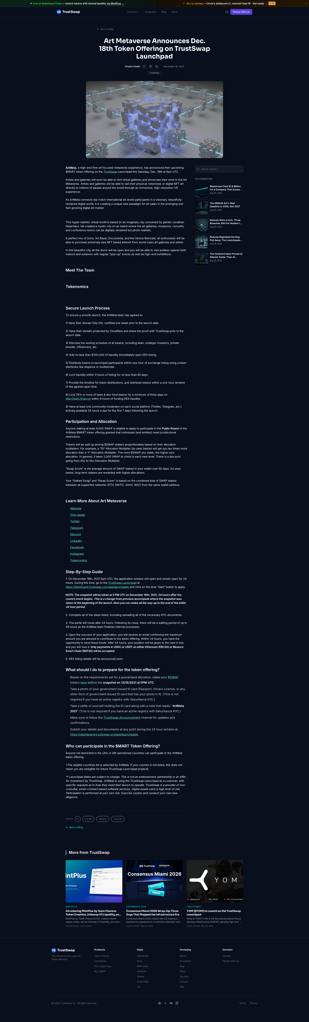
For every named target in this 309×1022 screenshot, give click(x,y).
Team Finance (101, 955)
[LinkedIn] (177, 1003)
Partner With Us (241, 11)
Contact (226, 955)
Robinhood (142, 955)
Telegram (76, 528)
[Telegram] (159, 1003)
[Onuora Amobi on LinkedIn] (157, 66)
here (83, 682)
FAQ (182, 986)
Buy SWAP (100, 971)
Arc (139, 986)
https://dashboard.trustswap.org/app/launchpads (104, 734)
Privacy (254, 1003)
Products (132, 11)
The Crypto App (102, 966)
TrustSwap (71, 12)
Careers (184, 981)
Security (184, 976)
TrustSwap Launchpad (122, 582)
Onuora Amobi (132, 66)
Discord (75, 534)
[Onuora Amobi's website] (150, 66)
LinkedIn (76, 541)
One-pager (77, 515)
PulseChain (143, 981)
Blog (164, 11)
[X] (165, 1003)
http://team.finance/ (78, 398)
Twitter (75, 521)
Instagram (77, 553)
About (174, 11)
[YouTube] (171, 1003)
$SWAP (173, 677)
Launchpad (100, 961)
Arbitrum (141, 971)
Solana (140, 976)
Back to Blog (107, 29)
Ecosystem (150, 11)
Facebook (77, 547)
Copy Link (117, 819)
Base (139, 961)
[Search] (226, 12)
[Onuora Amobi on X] (144, 66)
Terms (242, 1003)
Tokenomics (78, 560)
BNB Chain (142, 966)
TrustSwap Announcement (121, 717)
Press (183, 971)
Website (75, 508)
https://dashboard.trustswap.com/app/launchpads (97, 587)
